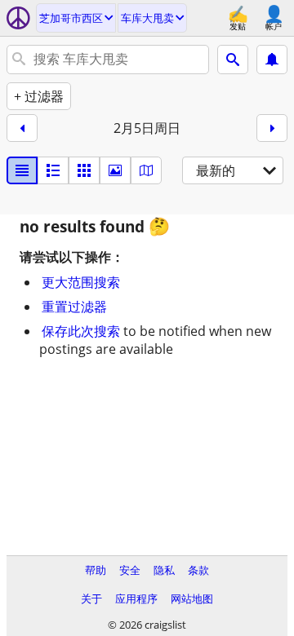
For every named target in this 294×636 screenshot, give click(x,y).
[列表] (22, 170)
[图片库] (115, 170)
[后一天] (271, 128)
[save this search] (271, 59)
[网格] (84, 170)
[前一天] (22, 128)
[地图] (146, 170)
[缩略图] (53, 170)
